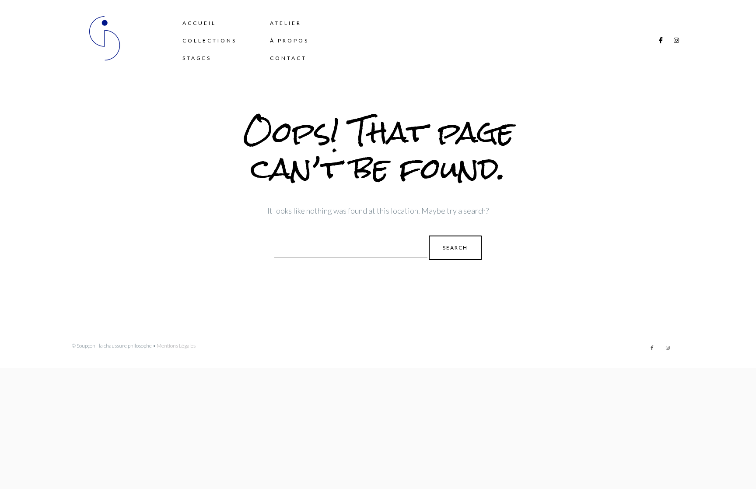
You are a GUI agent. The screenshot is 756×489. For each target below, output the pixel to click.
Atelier (285, 23)
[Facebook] (660, 40)
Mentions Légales (176, 345)
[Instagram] (676, 40)
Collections (209, 40)
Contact (288, 58)
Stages (196, 58)
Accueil (199, 23)
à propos (289, 40)
